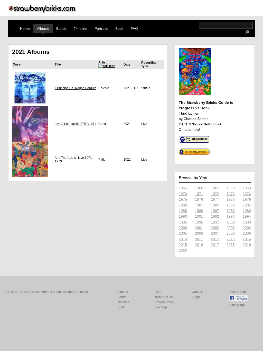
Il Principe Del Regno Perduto (75, 88)
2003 (231, 228)
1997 (215, 222)
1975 (183, 199)
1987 (215, 211)
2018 (231, 245)
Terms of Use (164, 297)
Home (25, 28)
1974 (247, 194)
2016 (199, 245)
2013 (231, 239)
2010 (183, 239)
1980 (183, 205)
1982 (215, 205)
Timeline (80, 28)
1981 (199, 205)
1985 (183, 211)
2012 (215, 239)
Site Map (161, 307)
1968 (231, 188)
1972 (215, 194)
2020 (183, 250)
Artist (102, 62)
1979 (247, 199)
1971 (199, 194)
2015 (183, 245)
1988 (231, 211)
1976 (199, 199)
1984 (247, 205)
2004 (247, 228)
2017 (215, 245)
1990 (183, 216)
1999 (247, 222)
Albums (43, 28)
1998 (231, 222)
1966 (199, 188)
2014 (247, 239)
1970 (183, 194)
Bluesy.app (237, 305)
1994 (247, 216)
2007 (215, 233)
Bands (61, 28)
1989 (247, 211)
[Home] (42, 12)
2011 (199, 239)
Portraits (101, 28)
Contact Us (199, 292)
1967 (215, 188)
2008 (231, 233)
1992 (215, 216)
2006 (199, 233)
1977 (215, 199)
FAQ (134, 28)
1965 (183, 188)
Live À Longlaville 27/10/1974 (75, 124)
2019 (247, 245)
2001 (199, 228)
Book (119, 28)
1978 (231, 199)
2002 (215, 228)
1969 (247, 188)
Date (127, 64)
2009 (247, 233)
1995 (183, 222)
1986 (199, 211)
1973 (231, 194)
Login (196, 297)
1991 (199, 216)
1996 (199, 222)
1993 (231, 216)
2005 (183, 233)
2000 (183, 228)
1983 (231, 205)
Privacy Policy (164, 302)
